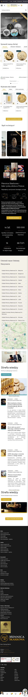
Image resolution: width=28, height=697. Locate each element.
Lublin (15, 671)
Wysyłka (2, 615)
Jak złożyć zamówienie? (5, 610)
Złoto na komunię (3, 563)
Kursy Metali (2, 600)
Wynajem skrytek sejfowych (6, 597)
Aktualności (19, 1)
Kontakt (14, 1)
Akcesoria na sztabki (4, 574)
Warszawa (16, 677)
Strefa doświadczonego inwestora (7, 584)
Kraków (1, 680)
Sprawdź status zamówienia (5, 612)
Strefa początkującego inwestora (6, 583)
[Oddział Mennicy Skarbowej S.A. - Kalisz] (6, 339)
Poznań (15, 672)
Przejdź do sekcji (6, 374)
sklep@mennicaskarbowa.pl (8, 652)
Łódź (15, 669)
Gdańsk (1, 674)
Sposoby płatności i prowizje (6, 613)
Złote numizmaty (20, 89)
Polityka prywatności (4, 609)
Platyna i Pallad (3, 571)
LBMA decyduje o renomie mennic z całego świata (16, 454)
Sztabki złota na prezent (5, 560)
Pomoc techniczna (4, 618)
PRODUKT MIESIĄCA (16, 46)
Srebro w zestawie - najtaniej (6, 552)
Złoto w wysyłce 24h (4, 532)
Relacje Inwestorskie (4, 594)
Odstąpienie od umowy (5, 617)
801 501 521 (4, 1)
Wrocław (16, 678)
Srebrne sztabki (3, 547)
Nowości (5, 46)
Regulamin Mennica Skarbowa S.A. (7, 607)
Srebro (10, 89)
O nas (11, 1)
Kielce (1, 678)
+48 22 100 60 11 (7, 650)
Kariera (1, 591)
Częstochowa (3, 672)
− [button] (3, 326)
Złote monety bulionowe (5, 534)
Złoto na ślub (3, 562)
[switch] (25, 695)
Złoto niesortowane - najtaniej (6, 539)
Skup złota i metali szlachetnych (6, 596)
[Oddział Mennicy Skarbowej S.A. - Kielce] (22, 348)
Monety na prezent (4, 558)
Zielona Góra (17, 680)
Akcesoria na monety (4, 573)
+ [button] (3, 324)
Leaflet (14, 348)
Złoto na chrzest (3, 565)
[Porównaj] (5, 61)
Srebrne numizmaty (4, 549)
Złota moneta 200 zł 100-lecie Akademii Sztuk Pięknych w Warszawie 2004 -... (9, 64)
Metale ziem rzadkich (4, 599)
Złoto (4, 89)
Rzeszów (16, 674)
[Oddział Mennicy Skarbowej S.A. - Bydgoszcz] (6, 325)
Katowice (2, 677)
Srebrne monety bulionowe (5, 545)
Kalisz (1, 675)
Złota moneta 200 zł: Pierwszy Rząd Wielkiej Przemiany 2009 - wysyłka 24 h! (9, 107)
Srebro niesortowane (4, 550)
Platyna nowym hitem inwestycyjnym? (14, 475)
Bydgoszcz (2, 671)
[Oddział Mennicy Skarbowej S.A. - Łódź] (15, 339)
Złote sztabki (3, 536)
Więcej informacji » (4, 654)
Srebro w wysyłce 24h (4, 544)
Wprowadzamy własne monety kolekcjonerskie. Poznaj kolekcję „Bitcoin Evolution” (14, 405)
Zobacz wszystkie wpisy (14, 396)
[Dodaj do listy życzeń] (5, 59)
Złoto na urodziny (4, 566)
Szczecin (16, 675)
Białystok (2, 669)
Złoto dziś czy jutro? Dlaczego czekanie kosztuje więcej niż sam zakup (16, 428)
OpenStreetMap (19, 348)
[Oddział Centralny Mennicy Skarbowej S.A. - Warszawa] (24, 334)
